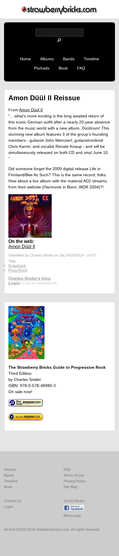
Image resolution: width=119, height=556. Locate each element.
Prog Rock (17, 270)
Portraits (41, 68)
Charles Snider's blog (29, 278)
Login (14, 283)
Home (25, 59)
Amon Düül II (31, 110)
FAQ (81, 68)
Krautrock (17, 265)
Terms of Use (74, 475)
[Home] (59, 13)
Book (63, 68)
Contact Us (12, 501)
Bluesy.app (72, 516)
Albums (47, 59)
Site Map (70, 487)
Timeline (91, 59)
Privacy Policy (74, 481)
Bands (69, 59)
